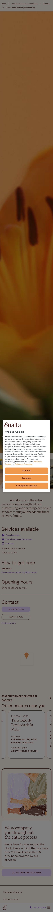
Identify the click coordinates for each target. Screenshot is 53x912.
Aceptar (26, 470)
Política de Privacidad (23, 464)
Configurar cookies (26, 485)
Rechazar (26, 478)
